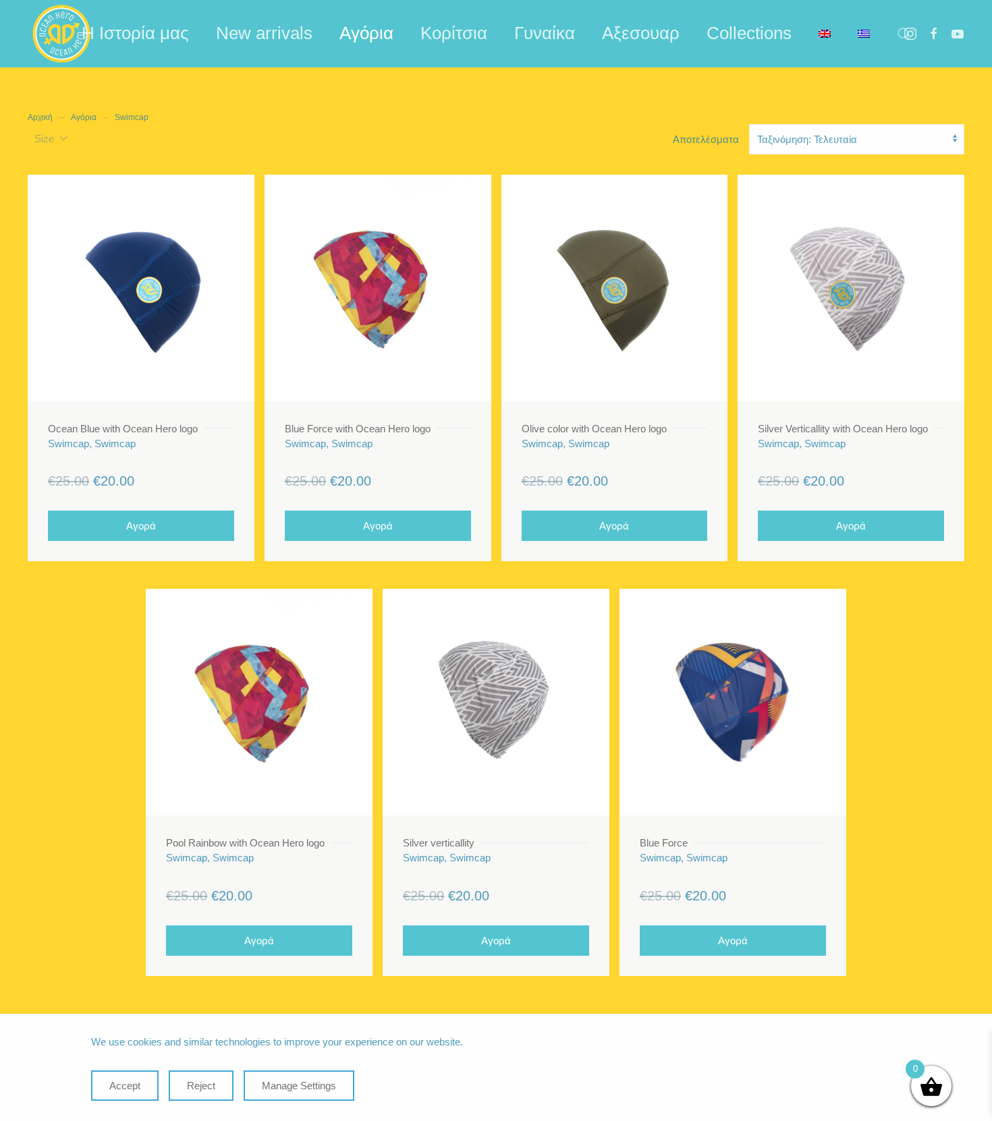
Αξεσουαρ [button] (641, 33)
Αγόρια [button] (366, 33)
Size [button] (44, 138)
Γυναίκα (544, 33)
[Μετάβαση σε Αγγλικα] (825, 33)
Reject (201, 1085)
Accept (124, 1085)
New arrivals (264, 33)
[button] (903, 33)
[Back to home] (61, 33)
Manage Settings (299, 1085)
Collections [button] (749, 33)
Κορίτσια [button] (453, 33)
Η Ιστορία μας (135, 33)
